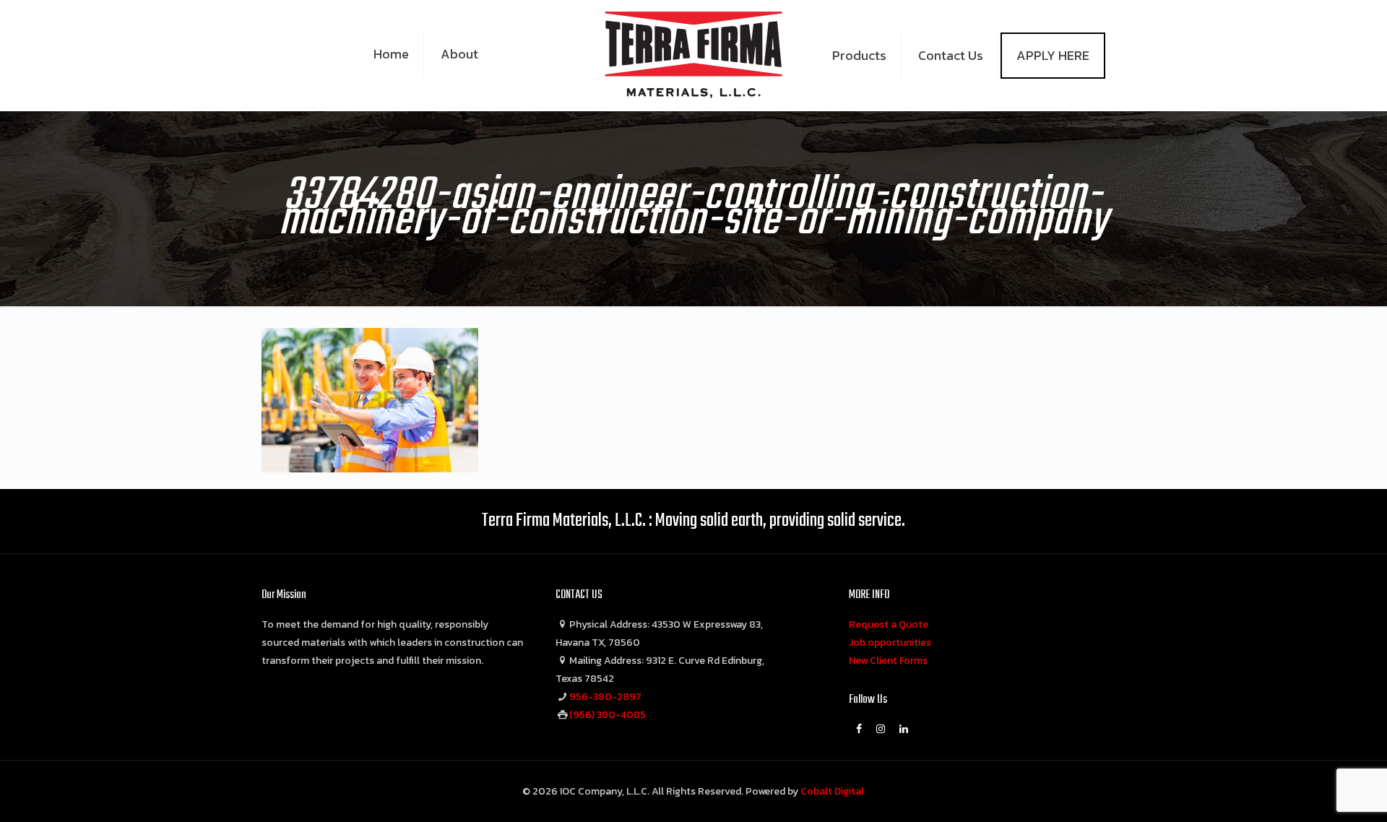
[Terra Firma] (694, 54)
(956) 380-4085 (607, 714)
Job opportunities (890, 642)
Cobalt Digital (832, 791)
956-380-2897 (605, 696)
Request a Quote (888, 624)
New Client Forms (888, 660)
